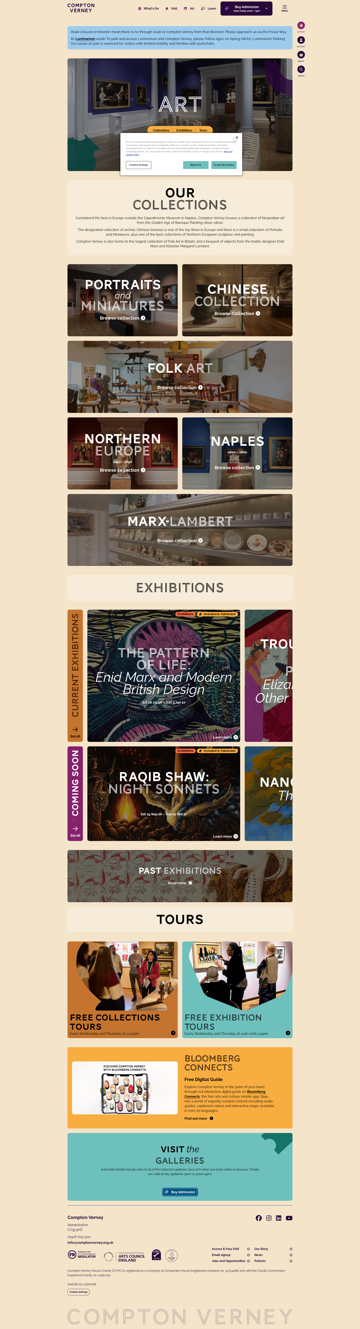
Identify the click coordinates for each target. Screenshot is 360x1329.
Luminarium (85, 39)
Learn (211, 8)
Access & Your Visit (225, 1249)
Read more (177, 883)
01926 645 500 (79, 1237)
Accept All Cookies (224, 165)
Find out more (195, 1118)
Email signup (221, 1255)
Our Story (261, 1249)
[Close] (237, 137)
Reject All (195, 165)
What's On (151, 8)
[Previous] (75, 721)
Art (191, 8)
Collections (161, 130)
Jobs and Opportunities (228, 1261)
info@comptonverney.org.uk (90, 1243)
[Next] (75, 730)
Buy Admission (182, 1192)
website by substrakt (82, 1284)
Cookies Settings (79, 1292)
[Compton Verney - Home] (81, 11)
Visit (173, 8)
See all (75, 736)
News (258, 1255)
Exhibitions (184, 130)
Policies (260, 1261)
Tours (203, 130)
